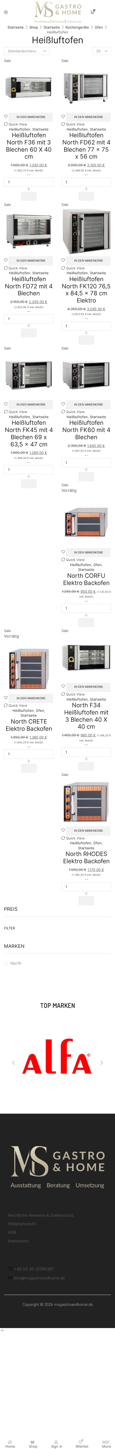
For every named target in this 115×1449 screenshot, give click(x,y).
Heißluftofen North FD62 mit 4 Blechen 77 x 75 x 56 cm (86, 145)
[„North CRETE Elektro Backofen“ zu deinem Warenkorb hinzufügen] (29, 768)
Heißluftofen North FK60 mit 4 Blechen (86, 429)
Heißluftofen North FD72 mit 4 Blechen (29, 286)
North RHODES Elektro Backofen (86, 857)
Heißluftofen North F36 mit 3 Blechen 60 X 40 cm (29, 145)
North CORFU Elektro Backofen (86, 579)
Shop (33, 27)
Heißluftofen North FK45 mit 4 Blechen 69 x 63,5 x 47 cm (29, 433)
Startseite (15, 27)
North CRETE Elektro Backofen (29, 725)
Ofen (99, 27)
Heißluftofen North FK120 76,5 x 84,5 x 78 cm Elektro (86, 289)
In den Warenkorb (31, 117)
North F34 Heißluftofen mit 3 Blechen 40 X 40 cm (86, 715)
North (15, 963)
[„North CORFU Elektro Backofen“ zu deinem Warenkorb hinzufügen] (86, 622)
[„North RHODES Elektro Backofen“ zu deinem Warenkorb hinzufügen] (86, 900)
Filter (9, 928)
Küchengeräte (77, 27)
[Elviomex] (57, 1058)
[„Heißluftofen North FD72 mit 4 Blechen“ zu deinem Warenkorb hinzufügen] (29, 332)
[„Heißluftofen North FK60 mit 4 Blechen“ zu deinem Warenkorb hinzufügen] (86, 476)
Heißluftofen (19, 129)
